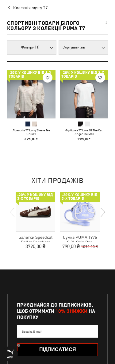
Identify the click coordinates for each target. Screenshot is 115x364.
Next (102, 212)
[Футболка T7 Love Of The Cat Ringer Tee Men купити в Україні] (84, 94)
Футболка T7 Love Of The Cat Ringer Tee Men (83, 132)
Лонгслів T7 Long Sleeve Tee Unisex (31, 132)
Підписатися (57, 349)
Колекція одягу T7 (30, 7)
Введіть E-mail (32, 331)
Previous (12, 212)
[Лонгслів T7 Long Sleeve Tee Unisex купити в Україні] (31, 94)
